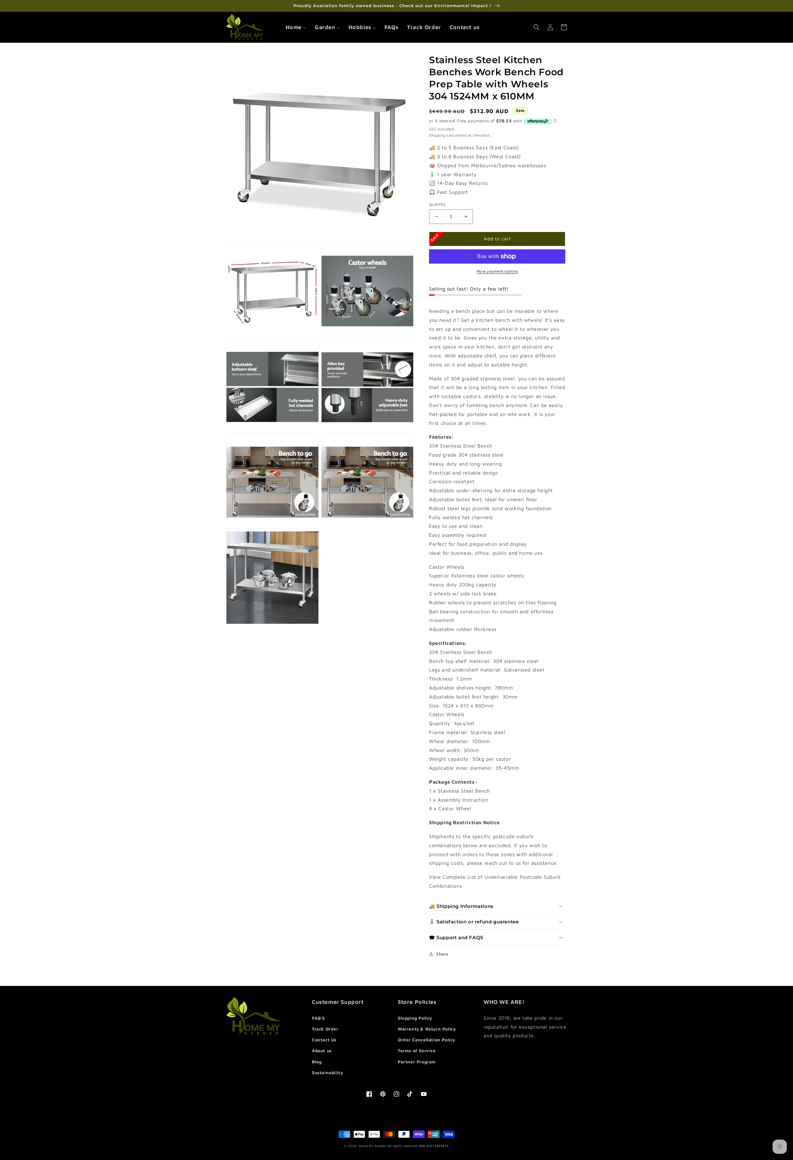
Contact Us (324, 1039)
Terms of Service (417, 1050)
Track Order (325, 1028)
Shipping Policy (415, 1018)
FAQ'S (318, 1018)
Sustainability (327, 1072)
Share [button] (442, 953)
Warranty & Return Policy (427, 1028)
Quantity (437, 204)
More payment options (497, 271)
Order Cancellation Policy (426, 1039)
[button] (536, 27)
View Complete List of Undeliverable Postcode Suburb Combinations (495, 881)
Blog (317, 1061)
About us (322, 1050)
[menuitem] (295, 27)
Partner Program (417, 1061)
